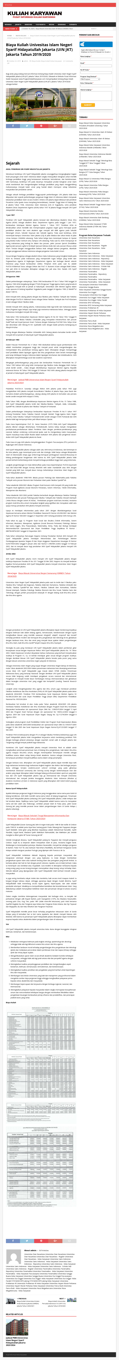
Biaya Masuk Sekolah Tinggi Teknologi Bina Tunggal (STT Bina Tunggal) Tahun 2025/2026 (95, 163)
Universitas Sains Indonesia (60, 1259)
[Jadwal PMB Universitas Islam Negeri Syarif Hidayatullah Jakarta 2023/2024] (17, 1327)
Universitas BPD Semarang (89, 303)
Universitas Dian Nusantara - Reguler (50, 1257)
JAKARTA (18, 25)
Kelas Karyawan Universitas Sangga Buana (27, 1276)
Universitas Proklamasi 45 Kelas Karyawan (33, 1283)
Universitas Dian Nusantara (34, 1254)
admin (26, 61)
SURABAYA (73, 25)
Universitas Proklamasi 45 (89, 308)
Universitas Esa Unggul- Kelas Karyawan (38, 1278)
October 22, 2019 (15, 61)
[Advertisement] (41, 145)
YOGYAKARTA (40, 25)
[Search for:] (101, 28)
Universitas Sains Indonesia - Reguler (20, 1269)
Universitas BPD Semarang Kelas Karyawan (95, 305)
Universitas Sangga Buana (89, 287)
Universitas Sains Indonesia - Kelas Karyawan (41, 1261)
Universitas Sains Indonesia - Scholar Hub (55, 1266)
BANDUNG (28, 25)
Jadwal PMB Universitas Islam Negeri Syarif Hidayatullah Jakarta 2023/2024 (17, 1341)
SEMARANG (62, 25)
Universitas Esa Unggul (52, 1276)
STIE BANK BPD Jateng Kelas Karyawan (45, 1281)
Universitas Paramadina (43, 1269)
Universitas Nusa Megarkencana (40, 1288)
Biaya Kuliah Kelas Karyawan (51, 61)
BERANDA (8, 25)
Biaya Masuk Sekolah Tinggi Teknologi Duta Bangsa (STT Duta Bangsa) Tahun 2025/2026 (95, 172)
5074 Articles (44, 1250)
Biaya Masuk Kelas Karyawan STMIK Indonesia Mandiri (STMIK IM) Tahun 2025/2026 (93, 226)
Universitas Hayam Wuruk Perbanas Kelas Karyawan (25, 1286)
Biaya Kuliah (36, 61)
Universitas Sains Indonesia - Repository (94, 258)
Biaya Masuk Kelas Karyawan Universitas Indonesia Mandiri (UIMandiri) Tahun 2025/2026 (94, 147)
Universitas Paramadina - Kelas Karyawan (48, 1271)
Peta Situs (8, 5)
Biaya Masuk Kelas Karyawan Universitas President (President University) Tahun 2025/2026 (94, 125)
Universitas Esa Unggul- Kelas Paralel (93, 300)
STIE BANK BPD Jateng (20, 1281)
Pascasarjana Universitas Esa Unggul (93, 295)
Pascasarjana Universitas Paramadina (43, 1274)
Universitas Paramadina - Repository (93, 274)
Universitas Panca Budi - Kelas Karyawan (94, 323)
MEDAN (51, 25)
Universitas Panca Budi (54, 1286)
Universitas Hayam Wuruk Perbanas (62, 1283)
